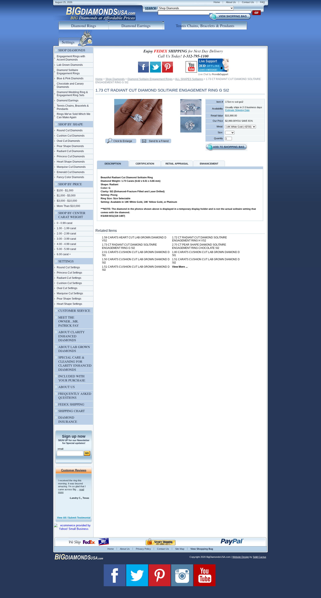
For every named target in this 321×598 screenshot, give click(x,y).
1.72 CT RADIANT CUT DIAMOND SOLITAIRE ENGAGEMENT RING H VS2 (199, 239)
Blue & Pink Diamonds (70, 78)
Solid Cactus (259, 557)
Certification (145, 163)
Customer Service (74, 310)
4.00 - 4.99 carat (66, 244)
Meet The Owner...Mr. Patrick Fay (68, 321)
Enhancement (209, 163)
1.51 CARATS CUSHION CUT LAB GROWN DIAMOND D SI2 (206, 261)
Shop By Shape (70, 124)
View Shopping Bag (201, 549)
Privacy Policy (143, 549)
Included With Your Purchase (71, 378)
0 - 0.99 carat (64, 223)
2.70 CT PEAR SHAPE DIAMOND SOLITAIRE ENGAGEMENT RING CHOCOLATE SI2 (199, 246)
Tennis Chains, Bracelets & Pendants (73, 107)
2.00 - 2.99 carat (66, 233)
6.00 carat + (64, 254)
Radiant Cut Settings (69, 277)
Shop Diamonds (115, 79)
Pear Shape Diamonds (70, 146)
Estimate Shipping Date (237, 110)
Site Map (179, 549)
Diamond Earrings (67, 100)
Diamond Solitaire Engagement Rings (150, 79)
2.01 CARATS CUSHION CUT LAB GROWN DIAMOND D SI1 (136, 254)
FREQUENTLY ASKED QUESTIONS (74, 395)
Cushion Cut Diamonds (71, 135)
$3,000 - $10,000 (67, 200)
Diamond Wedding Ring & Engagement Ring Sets (72, 94)
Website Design (240, 557)
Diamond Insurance (67, 419)
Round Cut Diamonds (70, 130)
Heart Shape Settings (69, 303)
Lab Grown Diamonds (70, 64)
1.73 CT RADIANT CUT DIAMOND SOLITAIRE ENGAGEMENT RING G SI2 (129, 246)
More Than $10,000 (68, 206)
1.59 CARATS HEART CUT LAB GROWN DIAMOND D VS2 (134, 239)
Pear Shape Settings (69, 298)
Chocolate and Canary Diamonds (70, 85)
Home (217, 2)
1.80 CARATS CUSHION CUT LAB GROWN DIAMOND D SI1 (206, 254)
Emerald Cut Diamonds (71, 172)
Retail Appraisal (177, 163)
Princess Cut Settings (69, 272)
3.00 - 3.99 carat (66, 238)
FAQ (262, 2)
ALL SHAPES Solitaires (189, 79)
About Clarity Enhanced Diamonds (71, 336)
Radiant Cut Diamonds (70, 151)
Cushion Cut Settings (69, 283)
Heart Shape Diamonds (71, 161)
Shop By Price (70, 184)
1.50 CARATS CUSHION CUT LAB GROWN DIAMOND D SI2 (136, 261)
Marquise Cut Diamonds (71, 166)
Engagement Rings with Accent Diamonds (71, 58)
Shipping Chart (71, 411)
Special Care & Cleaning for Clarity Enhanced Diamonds (74, 363)
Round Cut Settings (68, 267)
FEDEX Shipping (71, 404)
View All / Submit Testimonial (73, 517)
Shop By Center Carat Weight (71, 215)
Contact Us (248, 2)
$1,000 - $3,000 (66, 195)
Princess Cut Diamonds (71, 156)
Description (113, 163)
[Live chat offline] (213, 70)
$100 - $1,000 (65, 190)
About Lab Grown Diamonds (74, 349)
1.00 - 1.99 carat (66, 228)
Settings (66, 261)
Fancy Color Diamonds (70, 177)
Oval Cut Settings (67, 288)
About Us (231, 2)
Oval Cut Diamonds (68, 140)
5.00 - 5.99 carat (66, 249)
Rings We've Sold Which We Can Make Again (73, 116)
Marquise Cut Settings (70, 293)
